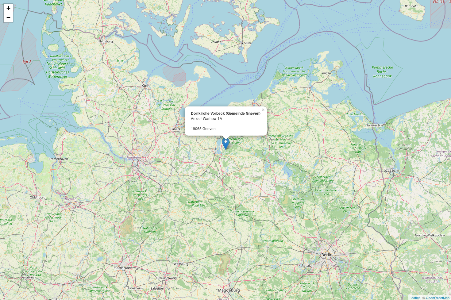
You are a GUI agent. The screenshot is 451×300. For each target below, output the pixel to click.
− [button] (8, 17)
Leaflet (415, 297)
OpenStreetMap (437, 297)
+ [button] (8, 8)
